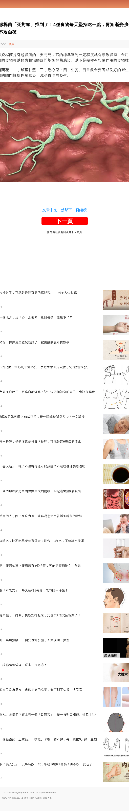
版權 (37, 798)
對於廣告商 (46, 798)
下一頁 (64, 221)
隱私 (32, 798)
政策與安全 (18, 798)
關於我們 (6, 798)
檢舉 (11, 44)
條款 (26, 798)
